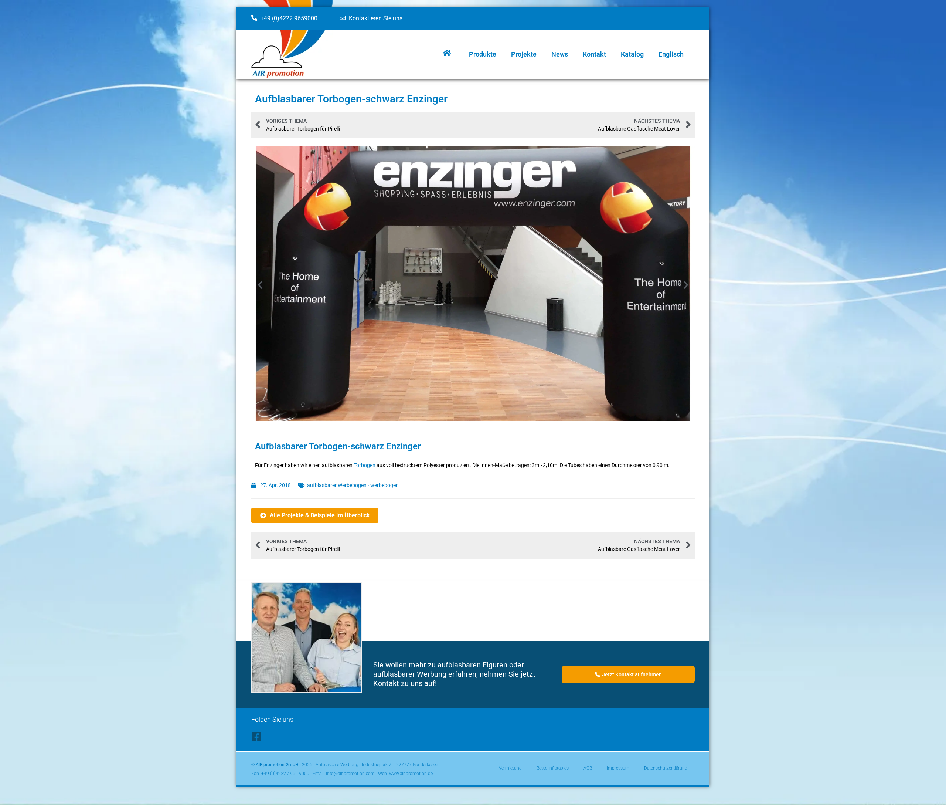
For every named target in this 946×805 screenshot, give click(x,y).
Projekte (524, 54)
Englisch (671, 54)
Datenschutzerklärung (665, 768)
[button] (260, 285)
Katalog (632, 54)
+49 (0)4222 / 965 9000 (285, 773)
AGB (587, 768)
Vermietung (510, 768)
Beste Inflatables (553, 768)
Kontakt (594, 54)
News (559, 54)
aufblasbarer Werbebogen (337, 485)
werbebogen (384, 485)
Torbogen (364, 465)
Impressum (618, 768)
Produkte (482, 54)
